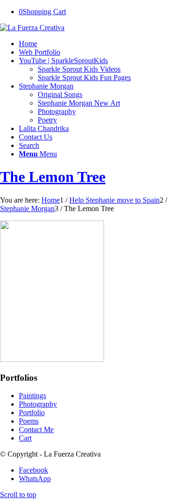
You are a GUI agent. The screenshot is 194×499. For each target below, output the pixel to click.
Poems (29, 421)
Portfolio (32, 413)
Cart (25, 438)
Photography (38, 404)
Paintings (32, 396)
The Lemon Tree (52, 176)
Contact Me (36, 429)
